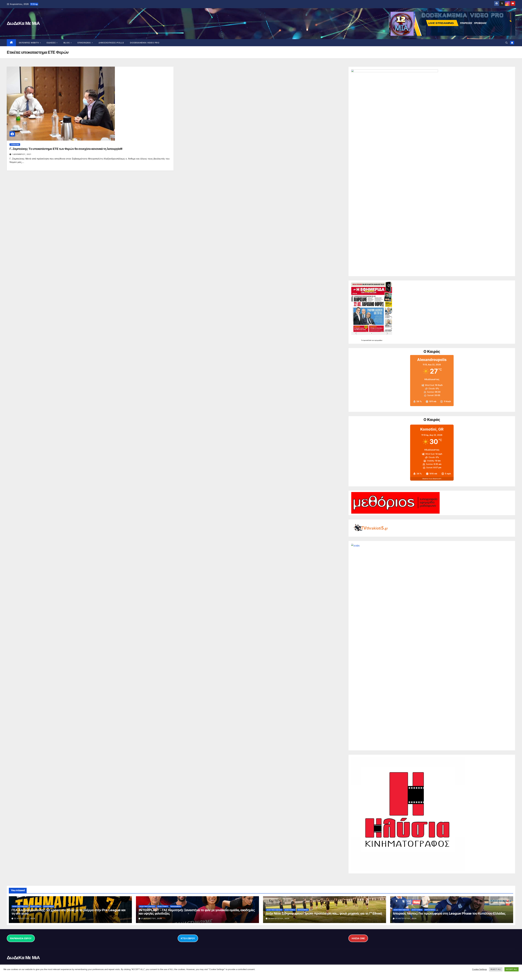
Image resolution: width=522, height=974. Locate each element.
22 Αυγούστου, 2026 (24, 918)
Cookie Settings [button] (479, 969)
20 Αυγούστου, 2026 (278, 918)
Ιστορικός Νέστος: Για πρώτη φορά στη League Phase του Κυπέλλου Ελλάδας (449, 913)
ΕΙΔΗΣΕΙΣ (51, 42)
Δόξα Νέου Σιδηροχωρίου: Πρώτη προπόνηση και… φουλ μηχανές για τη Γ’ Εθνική (324, 913)
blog (66, 42)
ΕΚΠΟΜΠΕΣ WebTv (29, 42)
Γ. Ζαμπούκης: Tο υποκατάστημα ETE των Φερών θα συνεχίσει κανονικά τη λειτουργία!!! (66, 149)
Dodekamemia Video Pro (144, 42)
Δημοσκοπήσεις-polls (111, 42)
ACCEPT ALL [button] (511, 969)
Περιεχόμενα (48, 906)
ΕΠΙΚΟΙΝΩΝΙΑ (84, 42)
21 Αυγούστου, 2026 (151, 918)
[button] (506, 42)
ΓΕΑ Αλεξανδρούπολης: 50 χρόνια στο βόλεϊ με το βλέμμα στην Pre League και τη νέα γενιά (68, 911)
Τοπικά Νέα (14, 144)
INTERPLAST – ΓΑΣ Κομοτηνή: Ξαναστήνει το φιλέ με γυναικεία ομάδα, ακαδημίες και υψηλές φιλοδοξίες (197, 911)
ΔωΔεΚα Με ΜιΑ (23, 23)
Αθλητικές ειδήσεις (20, 906)
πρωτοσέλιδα (367, 340)
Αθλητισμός (35, 906)
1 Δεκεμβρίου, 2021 (21, 154)
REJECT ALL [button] (496, 969)
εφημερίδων (378, 340)
